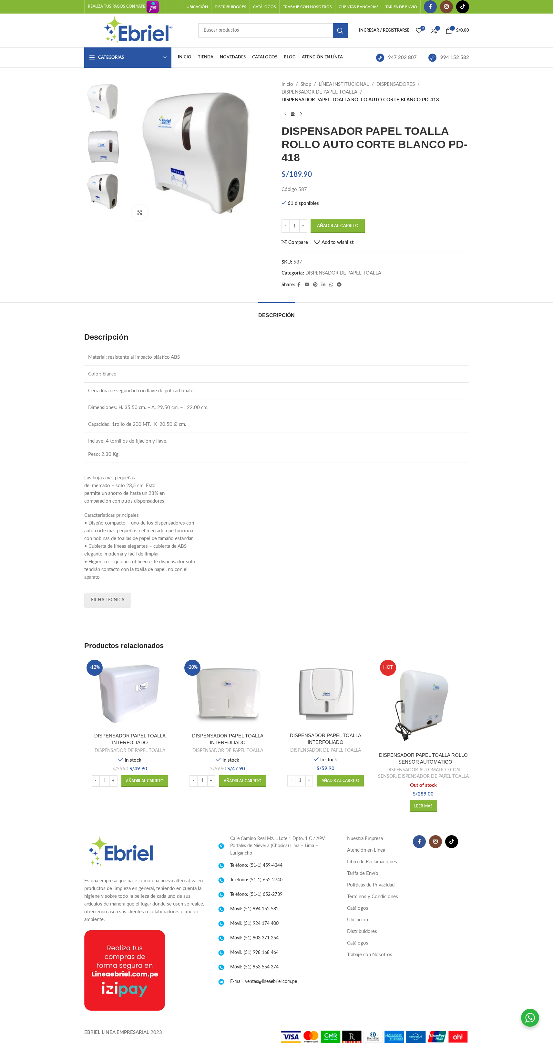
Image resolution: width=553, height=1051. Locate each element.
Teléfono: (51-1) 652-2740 (256, 880)
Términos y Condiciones (372, 896)
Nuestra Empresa (365, 838)
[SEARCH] (340, 30)
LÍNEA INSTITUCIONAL (344, 84)
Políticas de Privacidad (370, 885)
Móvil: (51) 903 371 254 (254, 938)
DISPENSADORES (395, 84)
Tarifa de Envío (362, 873)
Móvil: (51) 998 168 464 (254, 952)
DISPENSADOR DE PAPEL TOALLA (319, 92)
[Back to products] (293, 114)
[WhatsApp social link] (331, 284)
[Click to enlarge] (140, 213)
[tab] (276, 312)
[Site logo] (138, 30)
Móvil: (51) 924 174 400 (254, 923)
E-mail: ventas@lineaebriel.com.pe (263, 981)
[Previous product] (285, 114)
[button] (144, 781)
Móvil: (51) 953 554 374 (254, 967)
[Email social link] (307, 284)
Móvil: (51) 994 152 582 (254, 909)
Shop (306, 84)
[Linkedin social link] (323, 284)
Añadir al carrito (337, 226)
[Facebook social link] (430, 6)
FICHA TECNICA (107, 600)
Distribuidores (362, 931)
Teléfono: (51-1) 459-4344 (256, 865)
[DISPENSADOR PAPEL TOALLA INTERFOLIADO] (325, 693)
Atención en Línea (366, 850)
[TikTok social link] (462, 6)
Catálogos (357, 908)
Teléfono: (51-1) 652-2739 (256, 894)
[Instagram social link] (446, 6)
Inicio (287, 84)
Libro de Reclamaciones (372, 861)
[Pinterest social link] (315, 284)
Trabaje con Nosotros (369, 954)
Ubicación (357, 919)
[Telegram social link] (339, 284)
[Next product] (301, 114)
